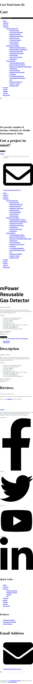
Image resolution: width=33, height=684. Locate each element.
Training (8, 595)
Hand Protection (14, 38)
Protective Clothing (15, 40)
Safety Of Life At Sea (16, 57)
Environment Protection (17, 53)
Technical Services (11, 591)
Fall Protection (14, 44)
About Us (5, 23)
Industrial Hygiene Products (18, 48)
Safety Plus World (15, 680)
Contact (5, 93)
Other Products (10, 61)
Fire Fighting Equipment (17, 76)
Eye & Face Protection (16, 32)
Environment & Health (12, 46)
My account (6, 95)
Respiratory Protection (16, 36)
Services (5, 25)
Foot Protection (14, 42)
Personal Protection (12, 29)
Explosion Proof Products (17, 72)
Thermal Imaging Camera (17, 63)
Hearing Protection (15, 34)
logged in (9, 399)
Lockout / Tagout (15, 84)
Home (5, 21)
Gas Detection (14, 55)
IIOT (11, 80)
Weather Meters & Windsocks (18, 50)
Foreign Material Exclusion (17, 78)
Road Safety (13, 59)
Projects (5, 88)
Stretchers (13, 74)
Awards (5, 91)
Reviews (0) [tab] (6, 342)
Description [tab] (6, 341)
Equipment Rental (11, 593)
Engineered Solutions (16, 82)
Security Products (15, 70)
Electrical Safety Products (17, 65)
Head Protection (14, 30)
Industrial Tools (14, 86)
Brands (5, 89)
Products (5, 27)
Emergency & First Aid (16, 51)
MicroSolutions (12, 682)
